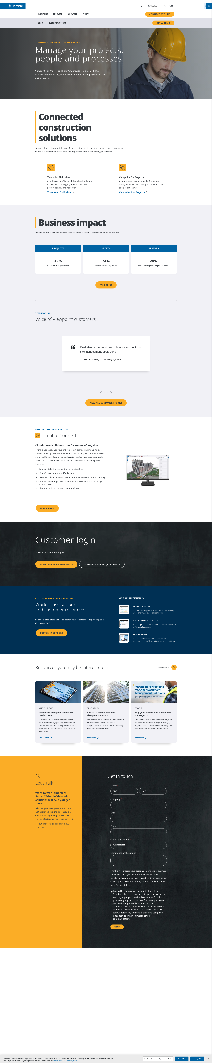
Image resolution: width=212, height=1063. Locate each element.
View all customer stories (106, 402)
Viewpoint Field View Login (56, 564)
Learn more (47, 508)
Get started (44, 737)
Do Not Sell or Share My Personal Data (158, 1059)
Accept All (197, 1059)
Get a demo (163, 23)
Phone (119, 826)
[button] (151, 5)
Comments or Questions (123, 852)
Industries (43, 14)
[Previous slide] (100, 392)
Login (40, 23)
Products (57, 14)
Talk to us (106, 285)
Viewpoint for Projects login (101, 564)
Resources (72, 14)
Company (120, 799)
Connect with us (159, 14)
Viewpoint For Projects (132, 192)
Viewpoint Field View (59, 192)
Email (118, 812)
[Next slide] (111, 392)
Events (85, 14)
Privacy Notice (123, 885)
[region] (106, 365)
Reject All (181, 1059)
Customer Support (57, 23)
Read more (91, 737)
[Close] (208, 1058)
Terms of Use (58, 1061)
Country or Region (125, 839)
